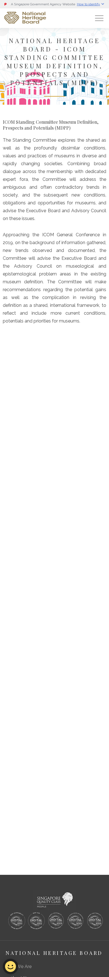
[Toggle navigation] (99, 18)
